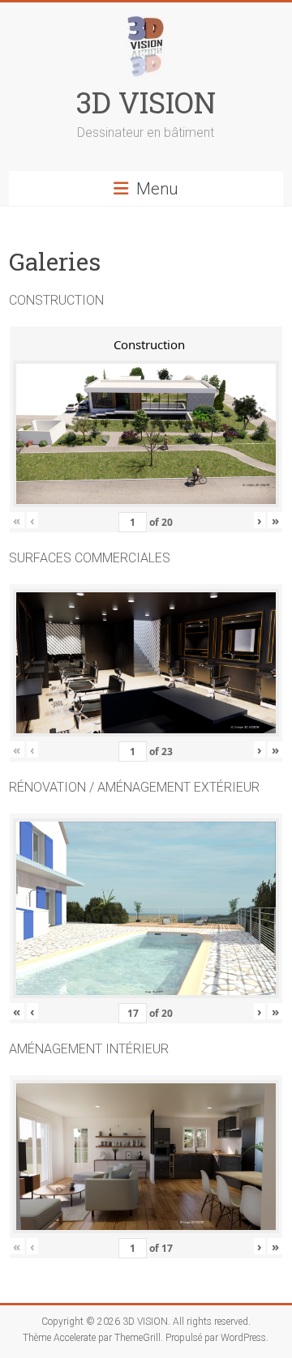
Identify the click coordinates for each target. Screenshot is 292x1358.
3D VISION (146, 102)
